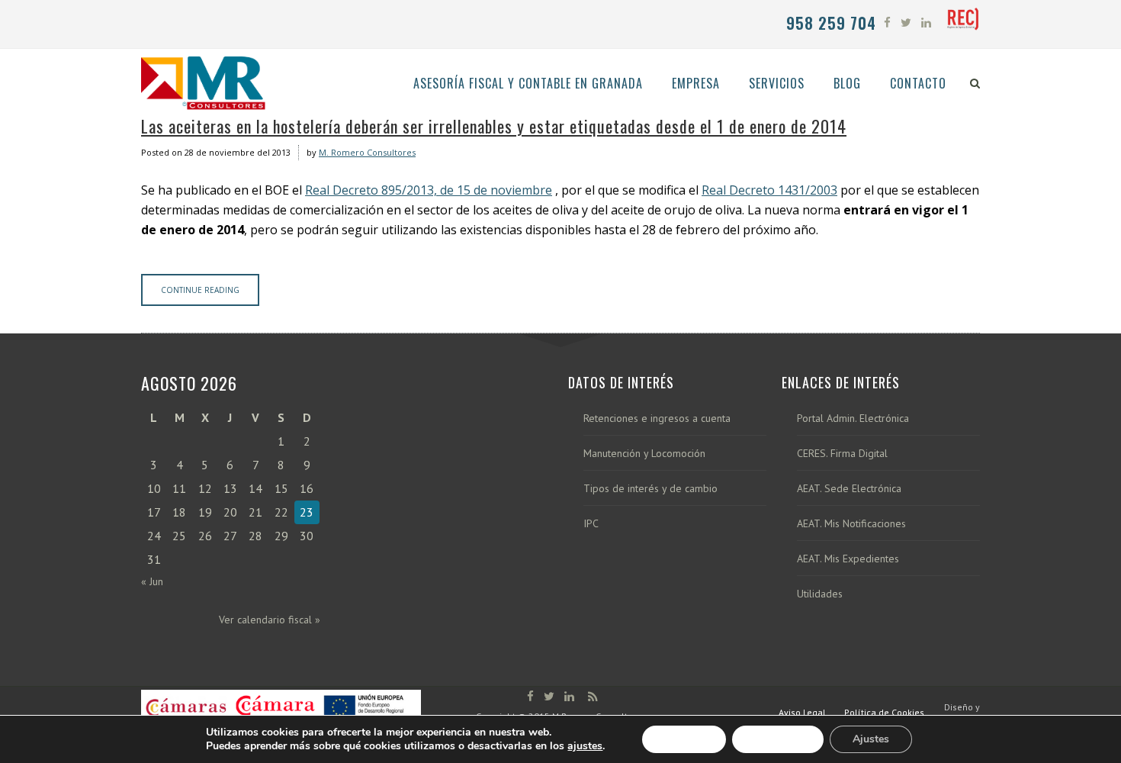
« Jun (152, 581)
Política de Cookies (884, 712)
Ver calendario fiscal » (269, 619)
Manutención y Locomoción (644, 453)
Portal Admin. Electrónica (853, 418)
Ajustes (871, 739)
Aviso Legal (802, 712)
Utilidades (820, 594)
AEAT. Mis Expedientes (848, 558)
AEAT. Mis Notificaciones (851, 523)
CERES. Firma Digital (842, 453)
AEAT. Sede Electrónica (849, 488)
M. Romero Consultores (367, 152)
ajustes (584, 746)
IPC (591, 523)
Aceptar (684, 739)
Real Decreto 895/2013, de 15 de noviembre (428, 190)
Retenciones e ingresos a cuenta (657, 418)
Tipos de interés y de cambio (650, 488)
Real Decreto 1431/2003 (769, 190)
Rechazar (778, 739)
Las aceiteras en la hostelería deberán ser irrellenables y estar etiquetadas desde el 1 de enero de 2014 (493, 126)
